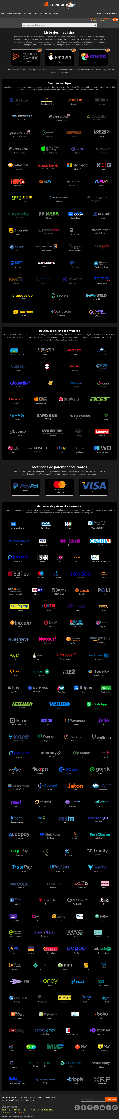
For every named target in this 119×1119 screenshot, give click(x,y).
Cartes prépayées (14, 14)
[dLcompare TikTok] (108, 1108)
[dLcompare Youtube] (102, 1108)
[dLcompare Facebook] (83, 1108)
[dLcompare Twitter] (77, 1108)
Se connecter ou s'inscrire (104, 14)
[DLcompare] (9, 1106)
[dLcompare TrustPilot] (95, 1108)
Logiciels (27, 14)
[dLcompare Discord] (114, 1108)
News (56, 14)
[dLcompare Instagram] (89, 1108)
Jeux (3, 14)
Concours (38, 14)
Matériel (48, 14)
